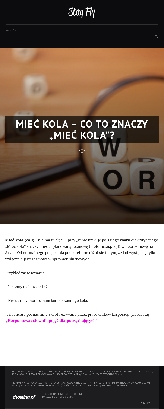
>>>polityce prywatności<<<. (105, 374)
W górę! (145, 403)
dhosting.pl (78, 394)
